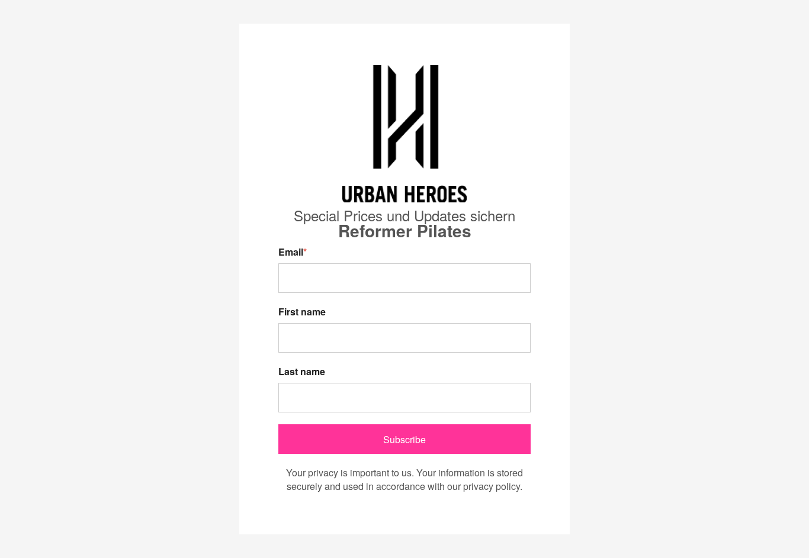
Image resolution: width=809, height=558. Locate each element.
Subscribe (404, 439)
